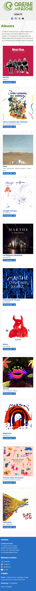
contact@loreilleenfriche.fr (9, 552)
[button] (18, 14)
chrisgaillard (13, 583)
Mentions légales (6, 587)
